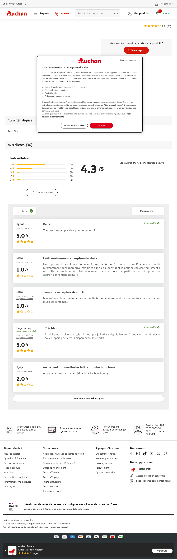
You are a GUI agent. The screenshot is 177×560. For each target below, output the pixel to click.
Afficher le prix (136, 50)
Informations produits (15, 477)
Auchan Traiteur (51, 472)
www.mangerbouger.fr (58, 527)
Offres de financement (54, 467)
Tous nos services (51, 491)
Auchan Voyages (51, 477)
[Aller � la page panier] (162, 13)
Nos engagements (105, 463)
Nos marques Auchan (107, 458)
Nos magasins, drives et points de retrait (63, 453)
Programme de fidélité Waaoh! (59, 463)
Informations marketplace (17, 481)
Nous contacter (12, 453)
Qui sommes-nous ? (106, 453)
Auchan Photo (50, 486)
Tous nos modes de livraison (57, 458)
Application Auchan (106, 472)
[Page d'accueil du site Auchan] (17, 13)
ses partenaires (57, 72)
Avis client (9, 472)
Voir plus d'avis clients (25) (88, 398)
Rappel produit (12, 467)
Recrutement (102, 467)
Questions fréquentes (15, 458)
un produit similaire (24, 298)
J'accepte (101, 125)
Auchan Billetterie (52, 481)
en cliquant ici (27, 520)
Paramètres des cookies (74, 125)
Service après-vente (14, 463)
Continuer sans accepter (130, 60)
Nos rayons (10, 486)
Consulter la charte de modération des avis (141, 162)
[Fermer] (5, 550)
